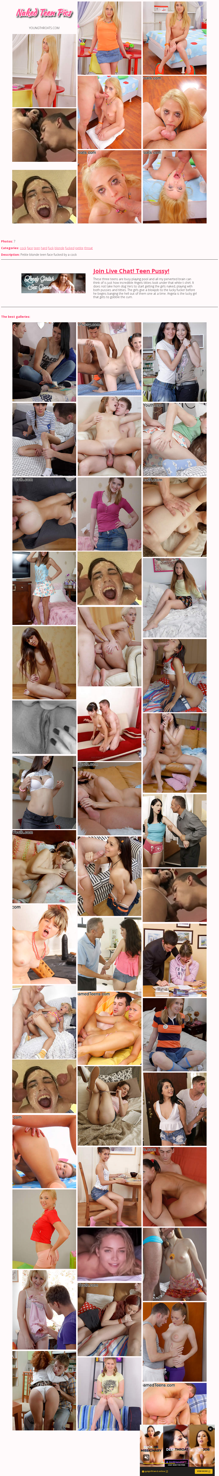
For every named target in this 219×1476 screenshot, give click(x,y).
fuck (51, 248)
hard (44, 248)
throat (88, 248)
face (30, 248)
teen (37, 248)
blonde (59, 248)
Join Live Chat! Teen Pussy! (131, 271)
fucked (69, 248)
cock (23, 248)
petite (79, 248)
